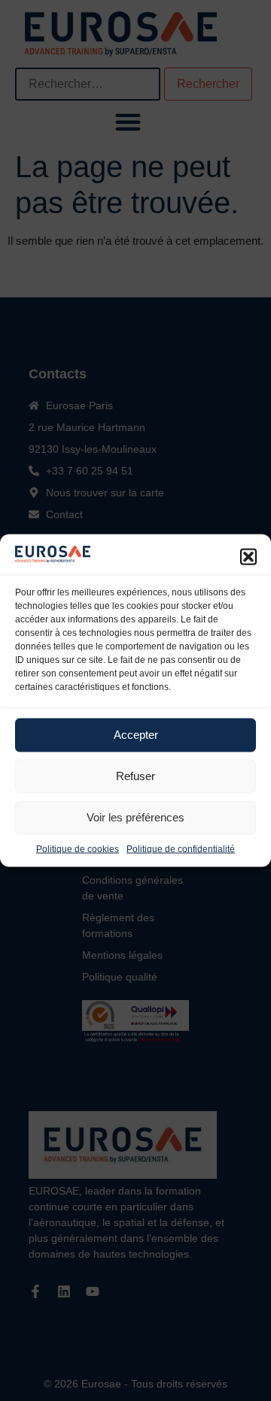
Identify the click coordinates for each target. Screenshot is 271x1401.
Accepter (136, 734)
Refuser (135, 776)
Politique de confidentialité (180, 848)
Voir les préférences (135, 817)
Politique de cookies (77, 848)
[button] (248, 556)
